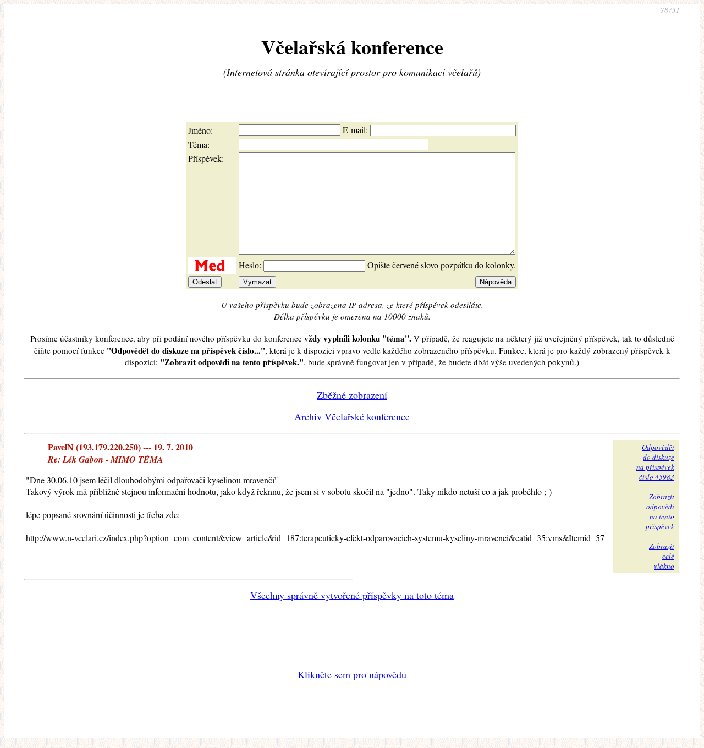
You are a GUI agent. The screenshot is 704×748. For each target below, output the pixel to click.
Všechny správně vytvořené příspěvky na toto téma (352, 595)
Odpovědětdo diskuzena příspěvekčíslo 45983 (655, 462)
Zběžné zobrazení (352, 395)
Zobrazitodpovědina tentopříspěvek (660, 511)
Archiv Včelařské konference (352, 416)
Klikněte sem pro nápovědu (352, 674)
